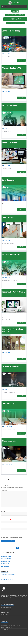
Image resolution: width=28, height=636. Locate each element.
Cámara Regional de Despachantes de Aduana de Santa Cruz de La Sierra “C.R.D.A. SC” (14, 596)
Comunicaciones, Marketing (8, 574)
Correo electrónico (6, 519)
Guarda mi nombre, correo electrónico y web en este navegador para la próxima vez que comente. (13, 536)
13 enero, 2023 (6, 53)
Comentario (4, 490)
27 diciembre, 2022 (7, 426)
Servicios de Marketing (6, 556)
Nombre (3, 511)
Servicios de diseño (5, 563)
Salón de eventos (5, 566)
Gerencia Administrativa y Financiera (10, 577)
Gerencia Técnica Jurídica (7, 579)
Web (2, 527)
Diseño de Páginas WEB (6, 558)
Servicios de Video (5, 561)
